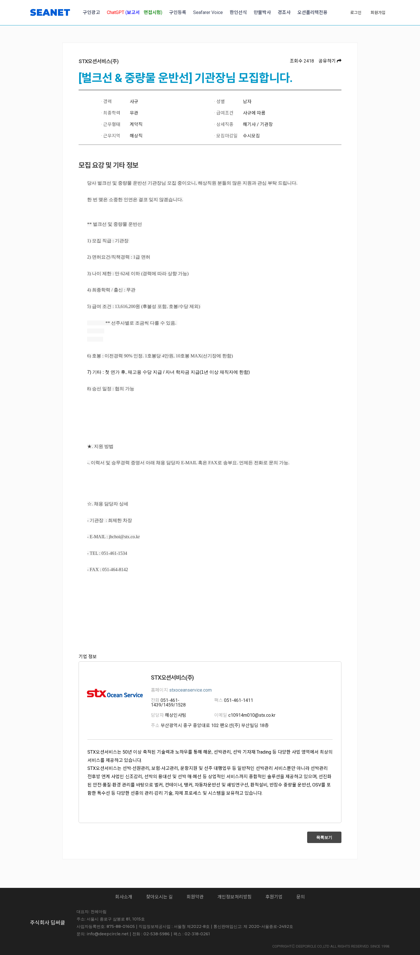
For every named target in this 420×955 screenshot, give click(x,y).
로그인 (355, 12)
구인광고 (91, 12)
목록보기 (324, 837)
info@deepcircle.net (108, 933)
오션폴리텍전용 (312, 12)
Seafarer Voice (208, 12)
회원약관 (195, 897)
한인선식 (238, 12)
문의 (300, 897)
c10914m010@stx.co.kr (251, 715)
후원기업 (274, 897)
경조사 (284, 12)
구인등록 (177, 12)
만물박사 (262, 12)
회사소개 (123, 897)
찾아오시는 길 (159, 897)
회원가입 (378, 12)
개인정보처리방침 (234, 897)
